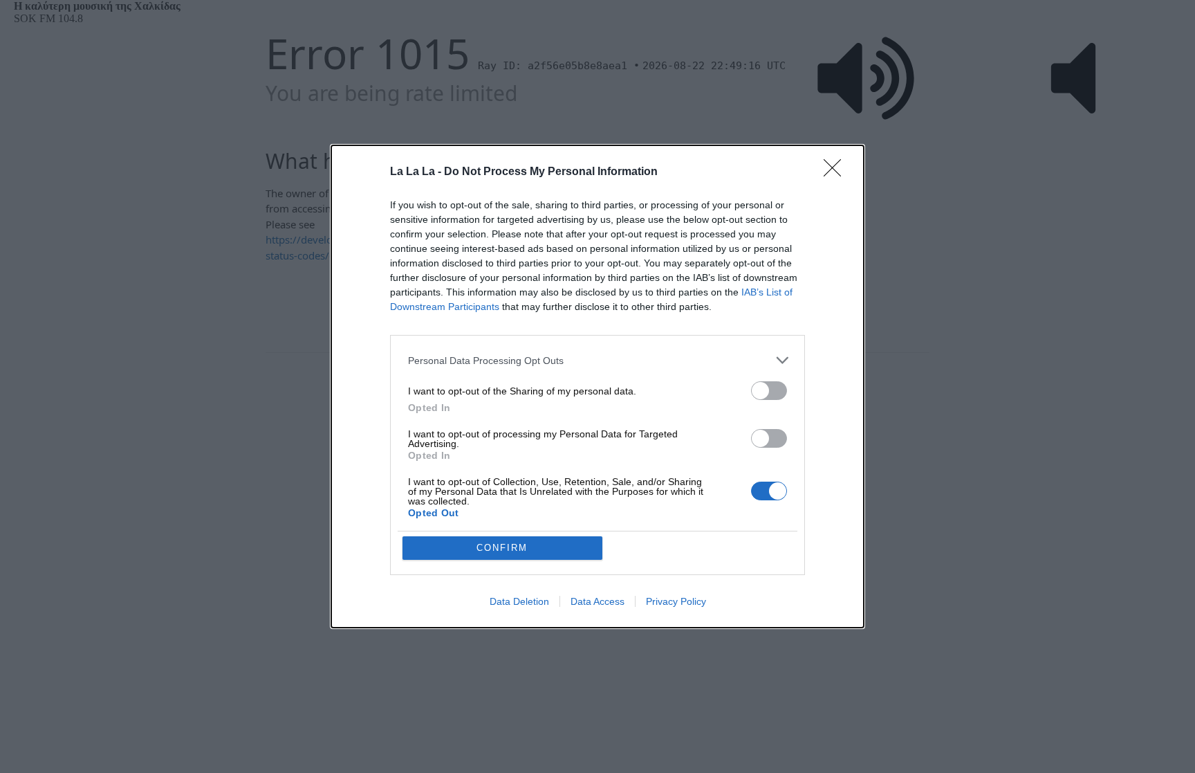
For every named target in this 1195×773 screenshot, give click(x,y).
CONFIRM (502, 548)
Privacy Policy (676, 601)
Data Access (597, 601)
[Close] (837, 172)
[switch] (769, 390)
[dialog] (597, 386)
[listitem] (597, 360)
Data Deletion (519, 601)
